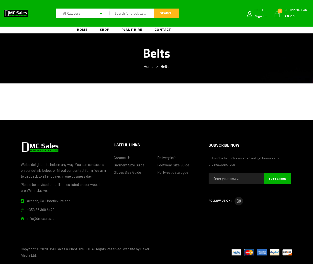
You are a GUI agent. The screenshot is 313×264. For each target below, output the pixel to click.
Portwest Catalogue (172, 172)
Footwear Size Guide (173, 165)
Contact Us (122, 158)
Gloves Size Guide (127, 172)
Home (149, 66)
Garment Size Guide (129, 165)
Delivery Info (167, 158)
